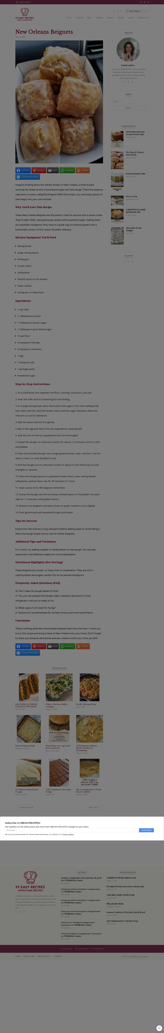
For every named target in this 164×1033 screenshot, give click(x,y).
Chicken (79, 18)
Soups (131, 18)
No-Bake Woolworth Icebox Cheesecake (125, 886)
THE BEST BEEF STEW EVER (120, 895)
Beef (89, 18)
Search (128, 108)
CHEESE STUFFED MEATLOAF (122, 878)
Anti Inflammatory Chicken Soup (122, 921)
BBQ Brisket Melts (115, 904)
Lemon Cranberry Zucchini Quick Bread (126, 912)
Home (69, 18)
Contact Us (143, 18)
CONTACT (58, 956)
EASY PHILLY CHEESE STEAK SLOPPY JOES (26, 705)
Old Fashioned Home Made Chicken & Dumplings (86, 748)
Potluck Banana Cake (136, 174)
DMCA (17, 956)
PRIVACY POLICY (44, 956)
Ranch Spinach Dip (25, 746)
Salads (120, 18)
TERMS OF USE (29, 956)
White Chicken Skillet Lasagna (56, 705)
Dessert (99, 18)
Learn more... (128, 65)
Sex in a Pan (131, 196)
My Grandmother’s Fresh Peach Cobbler (88, 790)
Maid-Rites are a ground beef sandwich (58, 747)
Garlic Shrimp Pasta (86, 704)
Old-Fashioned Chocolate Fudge (58, 790)
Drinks (110, 18)
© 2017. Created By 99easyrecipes (135, 957)
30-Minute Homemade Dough (26, 790)
